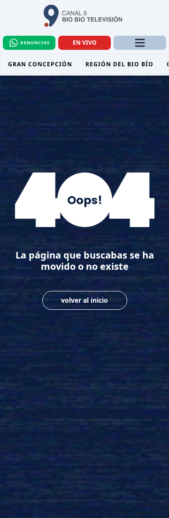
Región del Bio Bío (119, 64)
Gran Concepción (40, 64)
